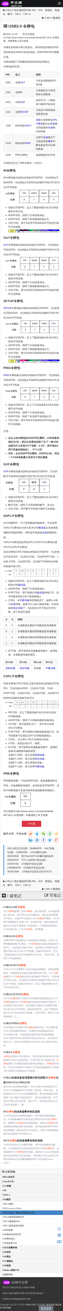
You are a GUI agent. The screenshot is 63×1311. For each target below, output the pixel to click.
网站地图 (7, 1307)
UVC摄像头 (7, 1261)
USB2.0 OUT (14, 965)
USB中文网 (30, 1304)
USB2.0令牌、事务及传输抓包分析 (18, 1212)
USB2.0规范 (7, 1204)
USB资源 (6, 1265)
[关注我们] (59, 1235)
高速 (38, 119)
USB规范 (6, 1199)
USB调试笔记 (8, 1238)
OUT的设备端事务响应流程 (23, 1140)
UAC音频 (6, 1186)
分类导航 (9, 1171)
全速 (50, 127)
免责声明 (50, 1304)
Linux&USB (8, 1181)
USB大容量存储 (9, 1247)
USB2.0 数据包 (52, 18)
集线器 (42, 527)
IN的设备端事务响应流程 (21, 1111)
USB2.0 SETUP (16, 994)
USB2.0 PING (15, 1023)
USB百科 (6, 1252)
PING (28, 143)
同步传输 (18, 608)
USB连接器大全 (9, 1243)
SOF (22, 102)
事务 (40, 123)
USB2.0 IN (13, 936)
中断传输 (24, 600)
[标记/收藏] (59, 1229)
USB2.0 (11, 1052)
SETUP (24, 112)
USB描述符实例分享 (11, 1234)
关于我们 (41, 1304)
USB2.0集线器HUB (11, 1221)
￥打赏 (31, 823)
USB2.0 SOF (14, 907)
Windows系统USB (10, 1270)
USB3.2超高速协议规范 (13, 1225)
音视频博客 (7, 1274)
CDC (4, 1190)
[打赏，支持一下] (59, 1242)
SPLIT (28, 125)
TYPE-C (6, 1195)
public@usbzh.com (20, 1298)
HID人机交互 (8, 1177)
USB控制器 (7, 1230)
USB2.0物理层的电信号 (13, 1217)
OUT (22, 82)
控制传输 (10, 668)
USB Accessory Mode (11, 1208)
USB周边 (6, 1256)
